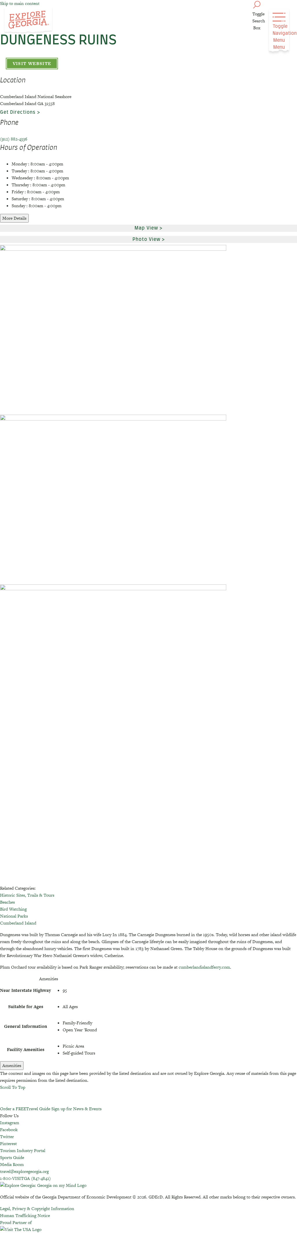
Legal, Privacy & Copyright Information (37, 1208)
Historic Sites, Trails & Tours (27, 895)
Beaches (7, 902)
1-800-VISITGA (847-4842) (25, 1178)
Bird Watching (13, 909)
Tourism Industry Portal (22, 1150)
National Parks (14, 916)
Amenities (11, 1065)
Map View (146, 228)
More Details (14, 218)
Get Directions (18, 112)
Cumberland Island (18, 923)
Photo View (146, 239)
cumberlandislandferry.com (204, 967)
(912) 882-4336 (13, 139)
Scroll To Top (12, 1087)
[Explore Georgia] (28, 21)
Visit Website (32, 63)
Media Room (12, 1164)
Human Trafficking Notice (25, 1215)
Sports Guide (12, 1157)
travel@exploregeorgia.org (24, 1171)
